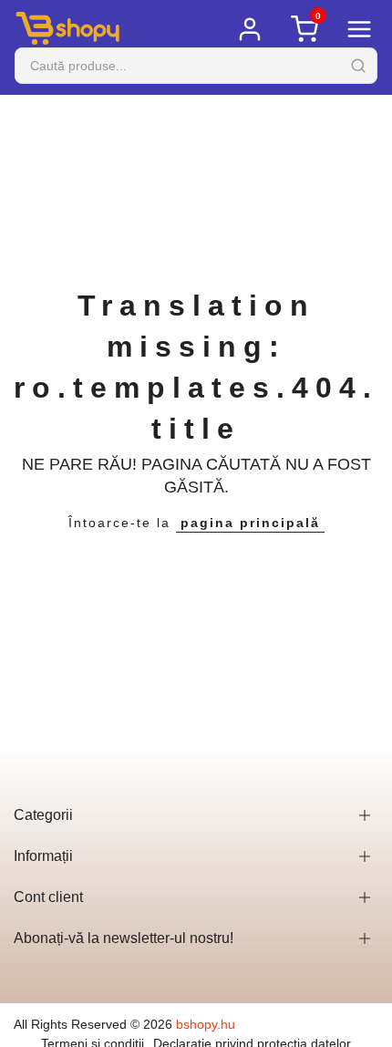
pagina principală (250, 522)
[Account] (250, 29)
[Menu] (359, 29)
